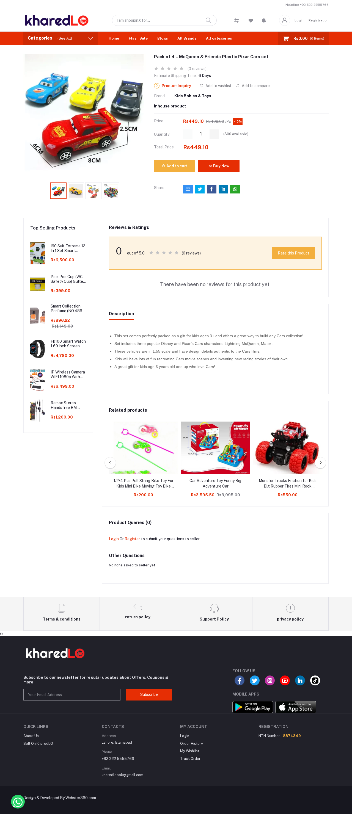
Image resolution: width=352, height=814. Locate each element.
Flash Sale (138, 38)
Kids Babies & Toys (192, 96)
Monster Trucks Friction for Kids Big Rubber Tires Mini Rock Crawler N (288, 483)
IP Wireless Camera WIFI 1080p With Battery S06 (68, 374)
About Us (31, 736)
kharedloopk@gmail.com (122, 775)
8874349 (292, 736)
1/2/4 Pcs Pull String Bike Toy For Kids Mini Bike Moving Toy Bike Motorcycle (144, 483)
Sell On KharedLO (38, 743)
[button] (264, 20)
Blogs (162, 38)
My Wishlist (189, 751)
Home (114, 38)
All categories (219, 38)
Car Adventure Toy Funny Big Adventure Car (215, 483)
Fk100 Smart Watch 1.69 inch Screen (68, 343)
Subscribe (149, 694)
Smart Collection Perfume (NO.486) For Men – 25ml (67, 308)
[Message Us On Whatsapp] (18, 802)
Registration (319, 20)
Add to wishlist (218, 86)
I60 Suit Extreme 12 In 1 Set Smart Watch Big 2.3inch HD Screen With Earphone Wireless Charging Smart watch (68, 248)
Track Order (190, 759)
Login (299, 20)
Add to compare (255, 86)
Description (121, 313)
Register (132, 539)
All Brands (186, 38)
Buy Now (220, 166)
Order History (191, 743)
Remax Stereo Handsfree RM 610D (64, 405)
